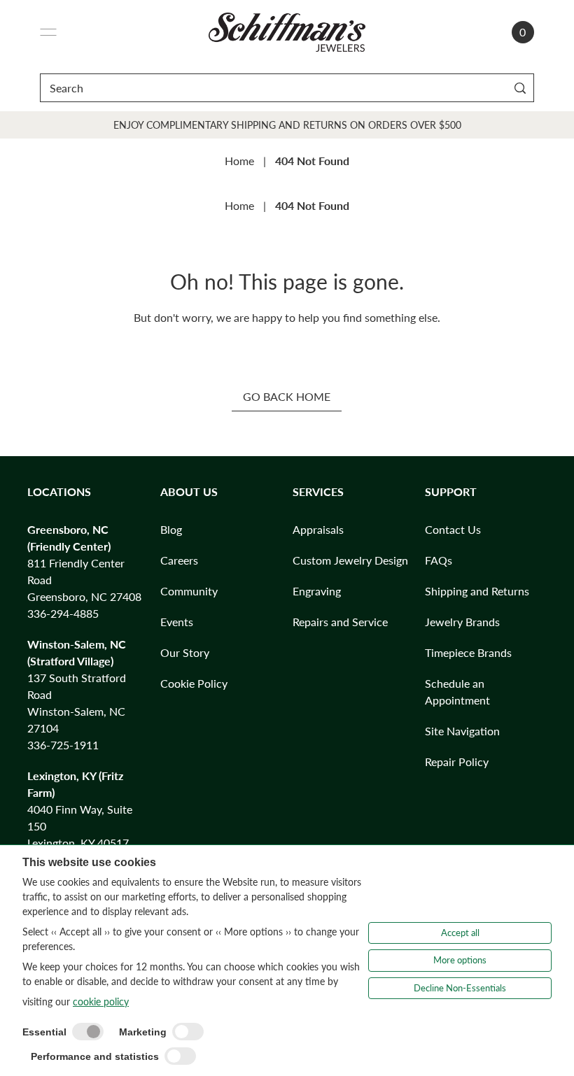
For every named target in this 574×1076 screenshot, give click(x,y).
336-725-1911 (63, 744)
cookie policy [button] (101, 1001)
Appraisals (318, 529)
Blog (171, 529)
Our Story (184, 652)
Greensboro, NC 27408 (84, 596)
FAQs (438, 560)
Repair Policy (457, 761)
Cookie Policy (193, 683)
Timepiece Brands (468, 652)
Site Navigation (462, 730)
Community (189, 590)
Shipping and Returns (477, 590)
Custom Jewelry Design (350, 560)
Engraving (317, 590)
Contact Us (453, 529)
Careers (179, 560)
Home (239, 160)
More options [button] (459, 959)
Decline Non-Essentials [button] (460, 987)
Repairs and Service (340, 621)
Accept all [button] (460, 932)
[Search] (520, 87)
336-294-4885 (63, 613)
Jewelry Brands (462, 621)
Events (176, 621)
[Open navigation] (48, 32)
